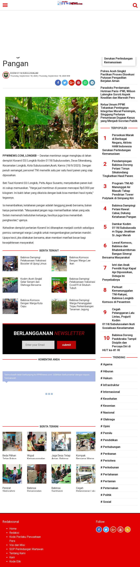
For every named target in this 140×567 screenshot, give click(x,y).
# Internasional (110, 391)
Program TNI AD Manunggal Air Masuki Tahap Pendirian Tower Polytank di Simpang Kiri (118, 191)
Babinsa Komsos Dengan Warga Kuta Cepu (31, 303)
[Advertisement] (70, 31)
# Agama (106, 364)
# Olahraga (108, 419)
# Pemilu (106, 433)
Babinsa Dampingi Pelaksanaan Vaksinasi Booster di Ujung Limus (33, 260)
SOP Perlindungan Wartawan (26, 549)
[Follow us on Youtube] (120, 529)
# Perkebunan (110, 467)
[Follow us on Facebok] (99, 529)
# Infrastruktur (110, 385)
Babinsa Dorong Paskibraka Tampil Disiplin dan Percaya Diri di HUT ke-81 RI (119, 342)
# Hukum (106, 378)
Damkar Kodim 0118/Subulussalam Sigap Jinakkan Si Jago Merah (124, 229)
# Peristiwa (108, 460)
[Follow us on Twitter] (106, 529)
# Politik (106, 495)
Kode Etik (15, 561)
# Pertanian (108, 481)
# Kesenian (108, 405)
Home (13, 528)
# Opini (105, 426)
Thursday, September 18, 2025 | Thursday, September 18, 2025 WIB (40, 76)
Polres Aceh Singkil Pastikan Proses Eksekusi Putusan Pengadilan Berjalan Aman (117, 76)
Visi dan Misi (17, 545)
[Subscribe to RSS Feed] (128, 529)
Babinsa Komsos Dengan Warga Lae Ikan (79, 260)
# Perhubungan (110, 447)
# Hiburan (107, 371)
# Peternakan (109, 488)
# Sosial (106, 501)
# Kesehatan (109, 398)
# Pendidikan (109, 440)
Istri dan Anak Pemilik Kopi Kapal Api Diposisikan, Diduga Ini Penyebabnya (119, 272)
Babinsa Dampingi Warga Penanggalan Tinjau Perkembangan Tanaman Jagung (81, 305)
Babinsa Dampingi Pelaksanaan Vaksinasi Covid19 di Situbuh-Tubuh (82, 283)
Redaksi (14, 532)
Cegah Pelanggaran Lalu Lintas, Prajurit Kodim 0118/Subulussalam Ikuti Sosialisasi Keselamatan (118, 319)
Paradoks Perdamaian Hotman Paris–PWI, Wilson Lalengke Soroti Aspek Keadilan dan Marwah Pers (118, 92)
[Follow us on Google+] (113, 529)
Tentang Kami (17, 553)
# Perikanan (108, 453)
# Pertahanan (109, 474)
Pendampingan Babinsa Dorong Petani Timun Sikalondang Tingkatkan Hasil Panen (117, 168)
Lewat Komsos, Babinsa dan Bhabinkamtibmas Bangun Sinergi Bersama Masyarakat (119, 250)
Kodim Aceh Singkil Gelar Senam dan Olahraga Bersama (31, 281)
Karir (12, 557)
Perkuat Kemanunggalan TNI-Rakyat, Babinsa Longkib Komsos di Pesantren (118, 294)
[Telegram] (92, 83)
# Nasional (107, 412)
